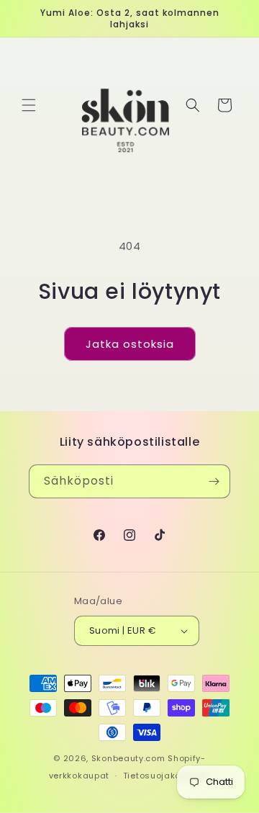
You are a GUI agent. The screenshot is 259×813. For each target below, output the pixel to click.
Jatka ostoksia (130, 343)
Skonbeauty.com (128, 758)
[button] (29, 105)
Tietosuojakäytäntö (167, 775)
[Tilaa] (214, 481)
